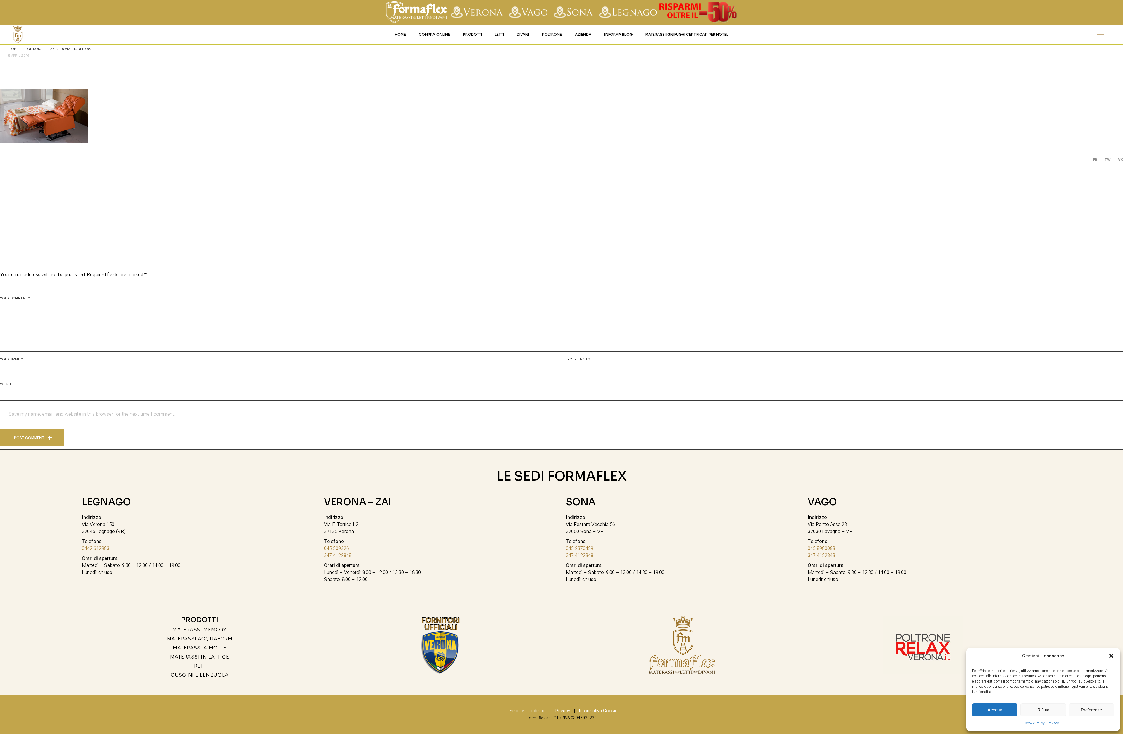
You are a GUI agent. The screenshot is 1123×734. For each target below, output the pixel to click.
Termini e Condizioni (526, 710)
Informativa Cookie (598, 710)
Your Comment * (15, 298)
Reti (199, 666)
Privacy (1053, 723)
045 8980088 (821, 548)
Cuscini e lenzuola (200, 675)
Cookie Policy (1035, 723)
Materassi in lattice (199, 657)
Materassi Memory (200, 630)
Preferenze (1091, 709)
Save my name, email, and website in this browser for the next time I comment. (91, 414)
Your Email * (578, 359)
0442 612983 (95, 548)
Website (7, 384)
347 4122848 (338, 555)
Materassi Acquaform (199, 639)
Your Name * (11, 359)
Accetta (995, 709)
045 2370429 (579, 548)
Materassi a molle (200, 648)
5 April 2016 (18, 56)
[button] (1111, 656)
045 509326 (336, 548)
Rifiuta (1043, 709)
